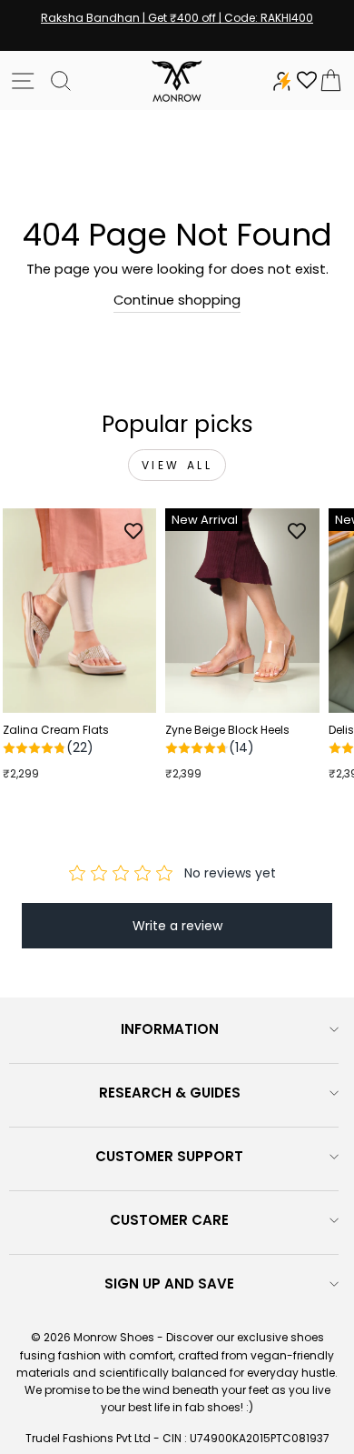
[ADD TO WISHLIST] (133, 531)
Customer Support (169, 1156)
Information (170, 1028)
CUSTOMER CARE (169, 1219)
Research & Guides (170, 1092)
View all (177, 465)
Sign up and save (169, 1283)
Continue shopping (177, 300)
